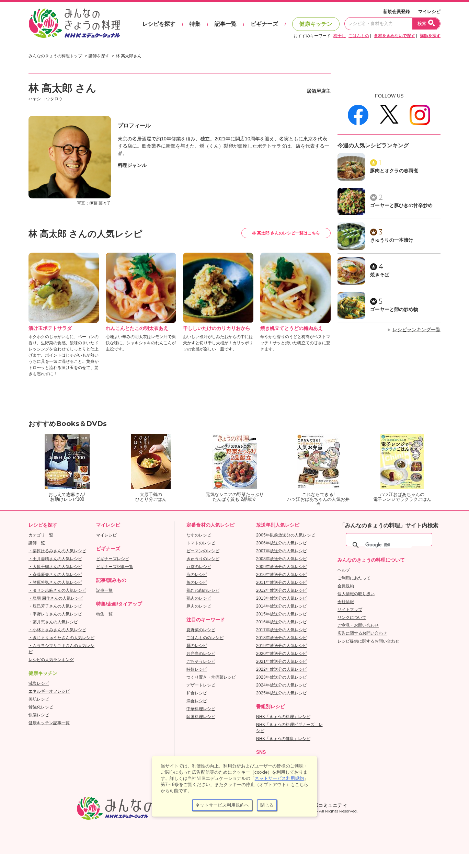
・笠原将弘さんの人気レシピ (55, 582)
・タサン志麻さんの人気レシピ (57, 590)
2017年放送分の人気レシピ (281, 629)
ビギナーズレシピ (112, 558)
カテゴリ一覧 (40, 535)
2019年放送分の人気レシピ (281, 645)
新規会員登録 (396, 11)
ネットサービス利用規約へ (222, 805)
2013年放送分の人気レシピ (281, 598)
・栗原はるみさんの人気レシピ (57, 551)
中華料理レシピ (200, 708)
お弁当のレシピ (200, 653)
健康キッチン (315, 24)
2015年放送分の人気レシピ (281, 614)
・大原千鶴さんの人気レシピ (55, 566)
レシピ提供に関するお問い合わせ (368, 641)
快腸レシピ (38, 715)
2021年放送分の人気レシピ (281, 661)
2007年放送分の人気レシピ (281, 551)
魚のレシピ (196, 582)
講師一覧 (36, 543)
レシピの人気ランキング (51, 659)
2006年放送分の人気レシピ (281, 543)
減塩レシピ (38, 683)
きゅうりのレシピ (202, 558)
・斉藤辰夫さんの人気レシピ (55, 574)
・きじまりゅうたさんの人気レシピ (61, 637)
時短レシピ (196, 669)
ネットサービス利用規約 (279, 778)
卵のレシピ (196, 574)
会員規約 (346, 586)
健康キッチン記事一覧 (49, 722)
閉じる (267, 805)
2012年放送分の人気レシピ (281, 590)
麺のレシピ (196, 645)
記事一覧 (226, 24)
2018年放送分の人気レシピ (281, 637)
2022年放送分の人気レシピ (281, 669)
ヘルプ (344, 570)
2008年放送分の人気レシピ (281, 558)
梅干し (339, 35)
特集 (195, 24)
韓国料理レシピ (200, 716)
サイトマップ (350, 609)
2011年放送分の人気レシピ (281, 582)
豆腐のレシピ (198, 566)
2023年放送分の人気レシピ (281, 677)
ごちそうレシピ (200, 661)
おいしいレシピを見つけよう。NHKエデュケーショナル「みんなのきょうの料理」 (74, 23)
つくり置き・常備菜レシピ (211, 677)
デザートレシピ (200, 685)
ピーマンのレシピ (202, 551)
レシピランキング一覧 (416, 329)
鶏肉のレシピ (198, 598)
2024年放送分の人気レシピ (281, 685)
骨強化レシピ (40, 707)
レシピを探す (158, 24)
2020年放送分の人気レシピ (281, 653)
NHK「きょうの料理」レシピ (283, 716)
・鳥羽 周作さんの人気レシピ (55, 598)
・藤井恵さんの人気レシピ (53, 622)
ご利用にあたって (354, 578)
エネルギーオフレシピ (49, 691)
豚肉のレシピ (198, 606)
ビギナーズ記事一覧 (114, 566)
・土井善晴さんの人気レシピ (55, 558)
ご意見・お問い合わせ (358, 625)
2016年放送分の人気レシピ (281, 622)
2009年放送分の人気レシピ (281, 566)
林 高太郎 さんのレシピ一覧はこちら (286, 233)
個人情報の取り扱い (356, 593)
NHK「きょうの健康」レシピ (283, 738)
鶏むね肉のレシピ (202, 590)
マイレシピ (429, 11)
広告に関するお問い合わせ (362, 633)
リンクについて (352, 617)
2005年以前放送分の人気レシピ (285, 535)
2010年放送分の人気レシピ (281, 574)
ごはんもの (358, 35)
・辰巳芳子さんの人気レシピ (55, 606)
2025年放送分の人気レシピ (281, 693)
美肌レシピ (38, 699)
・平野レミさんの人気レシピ (55, 614)
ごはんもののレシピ (205, 637)
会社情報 (346, 601)
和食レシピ (196, 693)
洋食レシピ (196, 701)
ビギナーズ (264, 24)
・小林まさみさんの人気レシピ (57, 629)
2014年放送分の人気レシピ (281, 606)
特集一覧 (104, 614)
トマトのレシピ (200, 543)
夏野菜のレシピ (200, 629)
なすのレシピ (198, 535)
